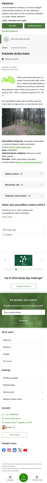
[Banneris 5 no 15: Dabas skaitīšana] (23, 260)
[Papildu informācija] (14, 427)
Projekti (6, 354)
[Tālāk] (42, 260)
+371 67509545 (11, 414)
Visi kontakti (14, 435)
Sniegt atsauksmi (23, 286)
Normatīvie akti (12, 185)
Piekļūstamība (9, 385)
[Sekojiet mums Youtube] (25, 450)
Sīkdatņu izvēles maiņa (12, 399)
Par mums (7, 361)
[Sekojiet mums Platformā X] (20, 450)
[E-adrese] (7, 427)
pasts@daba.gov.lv (13, 418)
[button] (21, 173)
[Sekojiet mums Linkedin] (14, 450)
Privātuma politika (10, 378)
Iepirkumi (7, 347)
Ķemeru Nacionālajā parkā (20, 147)
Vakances (7, 340)
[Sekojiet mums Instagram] (9, 450)
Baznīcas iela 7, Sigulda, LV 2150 (18, 422)
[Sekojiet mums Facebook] (4, 450)
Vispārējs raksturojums (16, 195)
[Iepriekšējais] (5, 260)
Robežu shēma (12, 174)
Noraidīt (12, 26)
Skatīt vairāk (7, 217)
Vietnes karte (8, 392)
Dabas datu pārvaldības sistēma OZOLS (23, 204)
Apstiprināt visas (34, 26)
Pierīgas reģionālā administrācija (28, 162)
